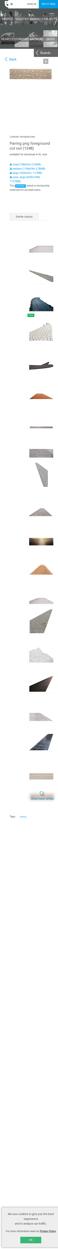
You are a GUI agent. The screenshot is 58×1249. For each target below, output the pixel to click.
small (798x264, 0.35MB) (26, 164)
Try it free (48, 4)
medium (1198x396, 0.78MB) (28, 168)
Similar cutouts (24, 216)
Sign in (31, 4)
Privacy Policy (48, 1231)
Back (12, 59)
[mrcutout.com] (4, 4)
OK (31, 1240)
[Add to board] (45, 61)
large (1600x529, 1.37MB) (27, 172)
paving (23, 816)
